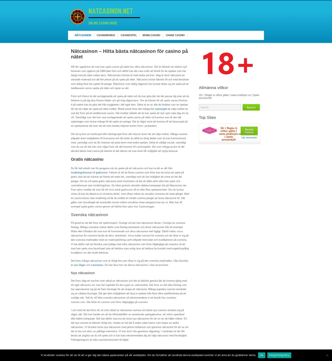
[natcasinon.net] (106, 27)
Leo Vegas (79, 265)
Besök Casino (249, 131)
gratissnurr (101, 172)
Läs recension (249, 137)
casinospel (161, 108)
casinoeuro (97, 265)
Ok (261, 355)
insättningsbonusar (81, 172)
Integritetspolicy (279, 355)
